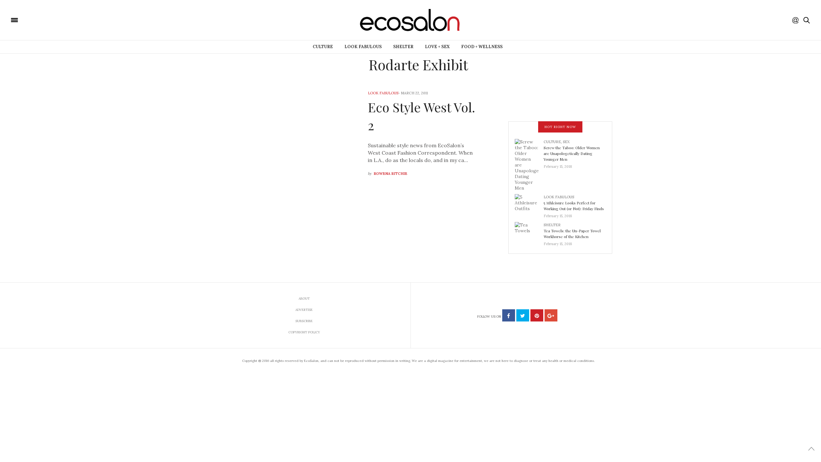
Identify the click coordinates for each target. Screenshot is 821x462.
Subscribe (304, 321)
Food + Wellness (482, 46)
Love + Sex (437, 46)
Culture (323, 46)
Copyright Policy (304, 332)
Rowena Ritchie (390, 173)
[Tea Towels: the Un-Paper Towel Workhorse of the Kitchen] (529, 232)
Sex (566, 142)
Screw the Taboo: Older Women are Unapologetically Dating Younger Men (572, 153)
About (304, 298)
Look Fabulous (363, 46)
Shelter (403, 46)
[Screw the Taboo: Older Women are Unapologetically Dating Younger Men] (529, 164)
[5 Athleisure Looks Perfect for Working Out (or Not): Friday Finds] (529, 204)
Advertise (304, 310)
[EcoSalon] (53, 19)
